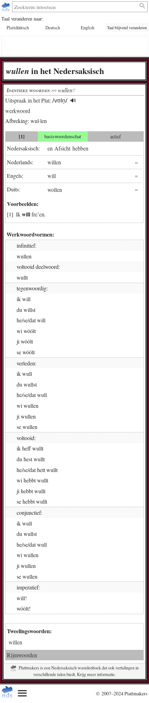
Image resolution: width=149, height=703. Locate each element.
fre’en (38, 214)
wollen (54, 189)
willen (54, 162)
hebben (80, 148)
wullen (65, 89)
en (50, 148)
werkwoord (17, 110)
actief (115, 136)
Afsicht (62, 148)
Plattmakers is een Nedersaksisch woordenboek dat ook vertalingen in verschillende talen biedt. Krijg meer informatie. (78, 671)
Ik (18, 214)
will (51, 175)
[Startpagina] (6, 6)
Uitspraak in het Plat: (28, 100)
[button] (73, 100)
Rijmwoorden (22, 655)
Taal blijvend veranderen (127, 27)
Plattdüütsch (18, 27)
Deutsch (52, 27)
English (87, 27)
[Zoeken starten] (143, 5)
